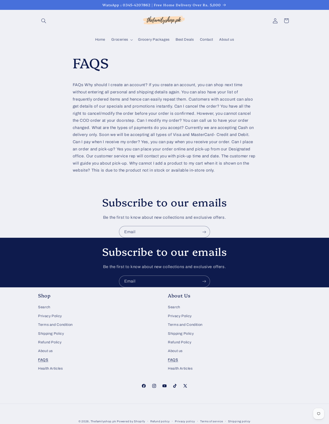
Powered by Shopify (131, 421)
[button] (43, 20)
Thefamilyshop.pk (103, 421)
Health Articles (50, 368)
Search (44, 307)
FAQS (43, 360)
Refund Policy (49, 342)
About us (45, 351)
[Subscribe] (204, 232)
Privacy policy (185, 421)
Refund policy (160, 421)
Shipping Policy (51, 333)
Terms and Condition (55, 325)
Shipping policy (239, 421)
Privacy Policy (50, 316)
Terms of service (211, 421)
